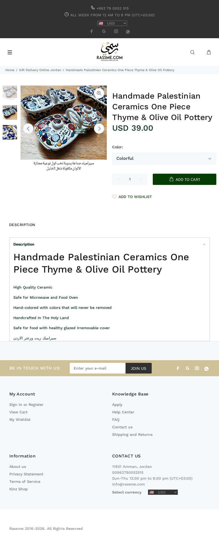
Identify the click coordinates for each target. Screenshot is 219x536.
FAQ (115, 419)
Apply (117, 404)
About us (17, 466)
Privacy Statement (26, 474)
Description (23, 244)
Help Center (123, 412)
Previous (28, 128)
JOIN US (138, 368)
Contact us (122, 427)
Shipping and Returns (132, 434)
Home (9, 70)
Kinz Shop (18, 489)
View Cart (18, 412)
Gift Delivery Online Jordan (40, 70)
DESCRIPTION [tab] (22, 225)
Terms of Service (24, 481)
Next (99, 128)
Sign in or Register (26, 404)
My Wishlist (19, 419)
